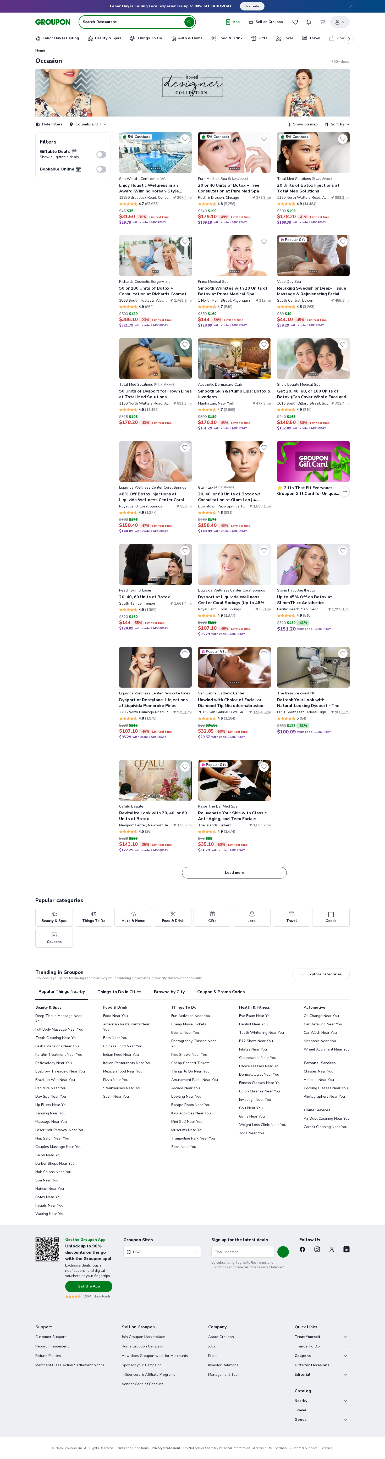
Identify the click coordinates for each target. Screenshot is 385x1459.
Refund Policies (48, 1355)
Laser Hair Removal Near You (59, 1130)
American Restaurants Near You (126, 1027)
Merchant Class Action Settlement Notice (69, 1365)
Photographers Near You (324, 1096)
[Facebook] (302, 1249)
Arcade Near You (185, 1088)
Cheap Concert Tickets (190, 1062)
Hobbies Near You (319, 1079)
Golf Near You (251, 1108)
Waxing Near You (49, 1213)
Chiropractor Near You (257, 1057)
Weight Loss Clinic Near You (262, 1124)
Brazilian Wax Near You (55, 1079)
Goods (300, 1419)
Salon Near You (48, 1155)
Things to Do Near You (190, 1071)
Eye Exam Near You (255, 1015)
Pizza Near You (115, 1079)
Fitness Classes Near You (260, 1082)
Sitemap (281, 1448)
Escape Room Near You (190, 1104)
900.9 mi (342, 712)
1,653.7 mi (262, 825)
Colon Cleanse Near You (259, 1091)
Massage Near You (51, 1121)
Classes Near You (318, 1071)
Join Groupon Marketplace (143, 1336)
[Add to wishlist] (185, 139)
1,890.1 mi (262, 506)
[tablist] (192, 992)
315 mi (265, 300)
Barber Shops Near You (55, 1163)
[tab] (61, 992)
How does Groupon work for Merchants (155, 1355)
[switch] (101, 154)
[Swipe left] (126, 153)
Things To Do (307, 1346)
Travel (300, 1410)
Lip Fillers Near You (51, 1104)
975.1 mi (184, 712)
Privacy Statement (270, 1267)
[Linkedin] (346, 1249)
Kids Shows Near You (189, 1054)
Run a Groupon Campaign (143, 1346)
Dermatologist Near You (259, 1074)
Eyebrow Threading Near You (60, 1071)
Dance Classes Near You (259, 1066)
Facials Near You (49, 1205)
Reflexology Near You (53, 1062)
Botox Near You (48, 1197)
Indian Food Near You (121, 1054)
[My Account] (340, 22)
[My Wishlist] (295, 22)
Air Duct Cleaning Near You (327, 1118)
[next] (349, 39)
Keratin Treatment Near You (58, 1054)
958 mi (186, 506)
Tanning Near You (50, 1113)
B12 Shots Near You (256, 1040)
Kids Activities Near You (191, 1113)
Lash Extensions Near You (57, 1046)
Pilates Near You (253, 1049)
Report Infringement (52, 1346)
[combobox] (162, 1252)
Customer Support (50, 1336)
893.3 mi (342, 197)
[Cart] (322, 22)
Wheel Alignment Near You (327, 1049)
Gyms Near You (252, 1116)
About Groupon (221, 1336)
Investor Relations (223, 1365)
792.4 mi (342, 403)
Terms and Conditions (132, 1448)
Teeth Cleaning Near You (56, 1037)
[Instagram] (317, 1249)
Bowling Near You (186, 1096)
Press (212, 1355)
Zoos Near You (183, 1146)
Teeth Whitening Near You (261, 1032)
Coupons (303, 1355)
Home (40, 50)
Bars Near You (115, 1037)
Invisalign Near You (255, 1099)
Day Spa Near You (50, 1096)
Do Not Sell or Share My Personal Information (216, 1448)
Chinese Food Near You (122, 1046)
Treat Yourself (307, 1336)
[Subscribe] (283, 1252)
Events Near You (185, 1032)
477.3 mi (263, 403)
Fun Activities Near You (190, 1015)
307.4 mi (184, 197)
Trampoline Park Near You (193, 1138)
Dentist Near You (253, 1024)
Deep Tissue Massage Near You (58, 1018)
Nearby (301, 1400)
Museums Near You (187, 1130)
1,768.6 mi (183, 300)
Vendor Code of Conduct (142, 1383)
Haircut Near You (49, 1188)
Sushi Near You (116, 1096)
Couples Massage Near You (58, 1146)
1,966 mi (184, 825)
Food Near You (115, 1015)
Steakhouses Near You (122, 1088)
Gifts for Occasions (312, 1365)
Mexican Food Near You (122, 1071)
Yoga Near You (251, 1133)
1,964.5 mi (262, 712)
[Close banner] (350, 6)
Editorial (302, 1374)
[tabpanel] (192, 1111)
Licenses (326, 1448)
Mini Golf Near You (186, 1121)
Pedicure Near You (50, 1088)
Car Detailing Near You (323, 1024)
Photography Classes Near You (193, 1043)
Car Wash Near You (320, 1032)
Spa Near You (46, 1180)
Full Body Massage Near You (59, 1029)
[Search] (189, 22)
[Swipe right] (185, 153)
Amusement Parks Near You (194, 1079)
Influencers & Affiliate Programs (148, 1374)
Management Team (224, 1374)
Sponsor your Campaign (142, 1365)
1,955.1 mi (341, 609)
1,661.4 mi (183, 603)
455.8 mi (342, 300)
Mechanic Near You (320, 1040)
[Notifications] (309, 22)
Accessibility (262, 1448)
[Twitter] (332, 1249)
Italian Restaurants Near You (127, 1062)
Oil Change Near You (321, 1015)
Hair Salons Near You (53, 1171)
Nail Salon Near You (52, 1138)
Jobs (211, 1346)
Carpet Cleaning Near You (325, 1126)
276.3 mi (263, 197)
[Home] (52, 22)
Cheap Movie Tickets (188, 1024)
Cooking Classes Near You (326, 1088)
